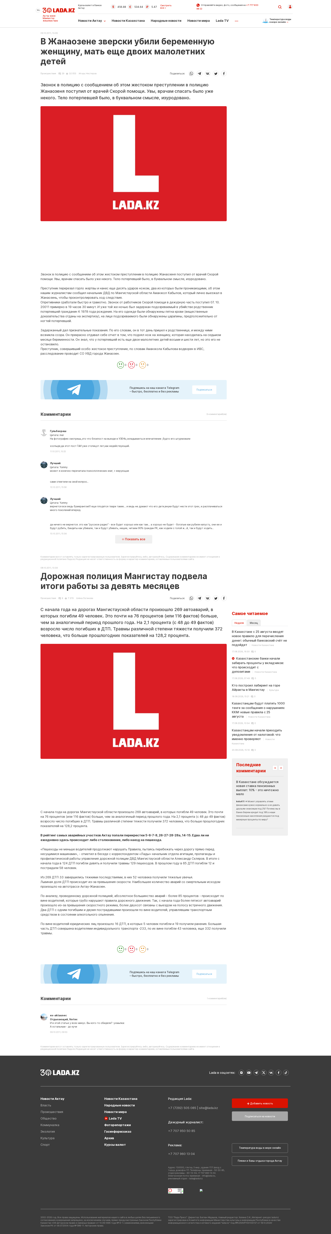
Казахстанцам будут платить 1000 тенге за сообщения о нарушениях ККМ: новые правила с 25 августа (258, 710)
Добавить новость (261, 1103)
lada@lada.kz (196, 1178)
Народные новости (166, 20)
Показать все (134, 539)
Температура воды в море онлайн (260, 1147)
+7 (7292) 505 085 (182, 1108)
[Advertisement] (134, 248)
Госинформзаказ (117, 1131)
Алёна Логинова (84, 598)
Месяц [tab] (254, 622)
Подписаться (204, 389)
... (236, 19)
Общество (49, 1118)
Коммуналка (50, 1125)
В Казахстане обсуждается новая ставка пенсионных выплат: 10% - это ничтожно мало (257, 788)
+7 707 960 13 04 (181, 1154)
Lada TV (222, 20)
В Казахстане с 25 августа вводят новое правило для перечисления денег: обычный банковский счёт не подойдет (259, 638)
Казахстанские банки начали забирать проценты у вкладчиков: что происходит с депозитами (258, 665)
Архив (109, 1138)
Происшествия (48, 73)
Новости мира (198, 20)
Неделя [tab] (239, 622)
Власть (46, 1105)
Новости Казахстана (128, 20)
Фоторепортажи (117, 1125)
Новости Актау (90, 20)
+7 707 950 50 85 (181, 1131)
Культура (47, 1138)
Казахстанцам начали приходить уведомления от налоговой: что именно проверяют (257, 736)
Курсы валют (115, 1144)
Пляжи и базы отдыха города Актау (260, 1160)
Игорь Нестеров (88, 73)
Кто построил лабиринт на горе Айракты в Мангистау (256, 688)
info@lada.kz (208, 1175)
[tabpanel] (260, 690)
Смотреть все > (166, 6)
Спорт (45, 1144)
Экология (48, 1131)
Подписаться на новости (260, 1116)
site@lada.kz (208, 1108)
